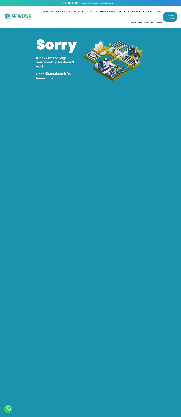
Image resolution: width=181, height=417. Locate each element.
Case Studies (135, 22)
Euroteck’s (58, 73)
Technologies (106, 11)
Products (90, 11)
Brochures (149, 22)
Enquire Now (171, 16)
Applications (74, 11)
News (159, 22)
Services (122, 11)
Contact (151, 11)
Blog (159, 11)
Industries (137, 11)
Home (46, 11)
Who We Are (57, 11)
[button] (8, 409)
